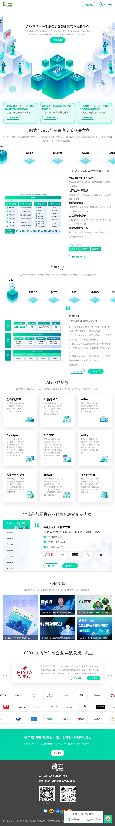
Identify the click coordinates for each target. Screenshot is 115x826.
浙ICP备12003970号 (47, 821)
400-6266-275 (58, 776)
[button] (5, 674)
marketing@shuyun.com (60, 780)
